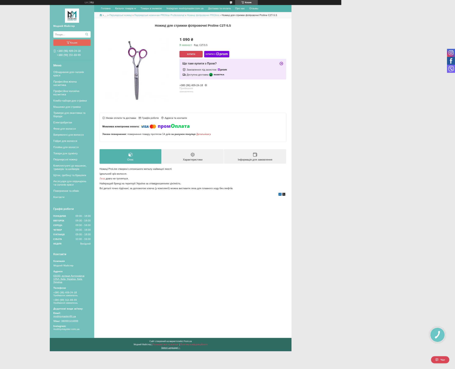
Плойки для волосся (66, 147)
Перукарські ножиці (65, 159)
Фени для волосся (64, 128)
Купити (191, 54)
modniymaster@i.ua (64, 316)
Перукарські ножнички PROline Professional (159, 15)
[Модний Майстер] (72, 15)
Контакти (58, 197)
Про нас (240, 8)
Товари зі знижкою (151, 8)
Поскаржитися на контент (166, 344)
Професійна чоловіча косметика (66, 92)
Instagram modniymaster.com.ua (185, 8)
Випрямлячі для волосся (68, 134)
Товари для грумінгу (65, 153)
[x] (283, 194)
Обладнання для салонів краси (68, 73)
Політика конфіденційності (194, 344)
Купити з (210, 54)
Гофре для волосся (65, 140)
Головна (106, 8)
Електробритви (62, 122)
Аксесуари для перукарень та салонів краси (69, 183)
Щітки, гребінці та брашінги (69, 175)
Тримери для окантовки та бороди (69, 114)
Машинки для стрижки (67, 106)
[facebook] (280, 194)
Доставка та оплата (219, 8)
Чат (443, 359)
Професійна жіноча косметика (65, 83)
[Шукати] (87, 34)
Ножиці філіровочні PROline (203, 15)
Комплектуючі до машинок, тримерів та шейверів (69, 167)
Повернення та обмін (66, 190)
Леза (102, 178)
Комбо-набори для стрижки (70, 100)
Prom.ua (188, 341)
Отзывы (253, 8)
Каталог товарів (124, 8)
